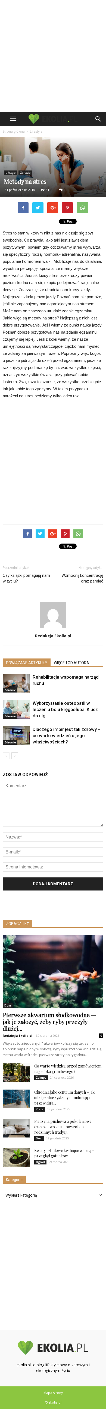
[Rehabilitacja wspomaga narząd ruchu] (16, 683)
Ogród (40, 1162)
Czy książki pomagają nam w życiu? (26, 578)
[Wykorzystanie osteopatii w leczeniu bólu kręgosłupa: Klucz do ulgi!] (16, 709)
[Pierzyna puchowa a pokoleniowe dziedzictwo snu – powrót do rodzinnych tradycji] (16, 1128)
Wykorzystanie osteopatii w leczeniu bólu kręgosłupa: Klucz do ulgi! (65, 709)
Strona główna (14, 131)
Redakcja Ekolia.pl (53, 635)
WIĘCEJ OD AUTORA (71, 663)
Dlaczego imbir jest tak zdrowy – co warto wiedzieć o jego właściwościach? (67, 736)
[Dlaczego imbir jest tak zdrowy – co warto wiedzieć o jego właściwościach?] (16, 735)
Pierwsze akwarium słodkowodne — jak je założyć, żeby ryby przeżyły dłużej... (49, 1021)
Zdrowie (25, 173)
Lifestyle (10, 173)
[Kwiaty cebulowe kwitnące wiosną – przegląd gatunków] (16, 1157)
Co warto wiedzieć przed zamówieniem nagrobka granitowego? (67, 1068)
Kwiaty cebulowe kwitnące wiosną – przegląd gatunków (64, 1153)
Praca (39, 1109)
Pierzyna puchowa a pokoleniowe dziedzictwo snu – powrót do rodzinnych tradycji (63, 1127)
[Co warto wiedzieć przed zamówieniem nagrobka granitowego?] (16, 1072)
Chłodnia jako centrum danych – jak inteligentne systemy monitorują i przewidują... (64, 1098)
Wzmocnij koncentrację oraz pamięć (82, 578)
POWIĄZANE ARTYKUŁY (26, 663)
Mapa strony (53, 1392)
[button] (98, 119)
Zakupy (41, 1077)
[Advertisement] (53, 56)
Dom (7, 1005)
